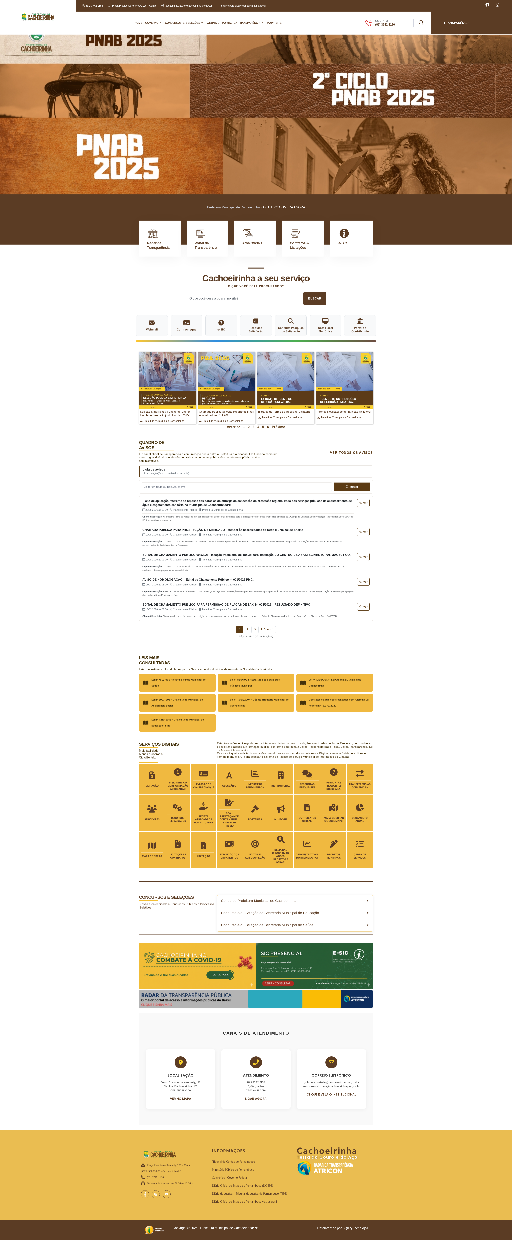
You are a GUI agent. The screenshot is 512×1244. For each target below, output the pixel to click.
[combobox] (244, 298)
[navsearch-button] (418, 23)
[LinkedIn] (167, 1194)
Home (138, 22)
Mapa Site (274, 22)
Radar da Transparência (158, 245)
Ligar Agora (256, 1099)
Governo (151, 22)
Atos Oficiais (252, 243)
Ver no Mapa (180, 1099)
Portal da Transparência (241, 22)
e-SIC (342, 243)
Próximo (278, 427)
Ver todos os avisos (351, 452)
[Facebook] (145, 1194)
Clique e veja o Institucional (331, 1094)
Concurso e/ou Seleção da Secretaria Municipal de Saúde (267, 925)
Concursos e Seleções (182, 22)
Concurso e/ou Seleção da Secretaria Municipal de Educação (270, 913)
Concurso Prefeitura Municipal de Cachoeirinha (258, 901)
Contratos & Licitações (299, 245)
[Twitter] (156, 1194)
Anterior (233, 427)
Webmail (213, 22)
